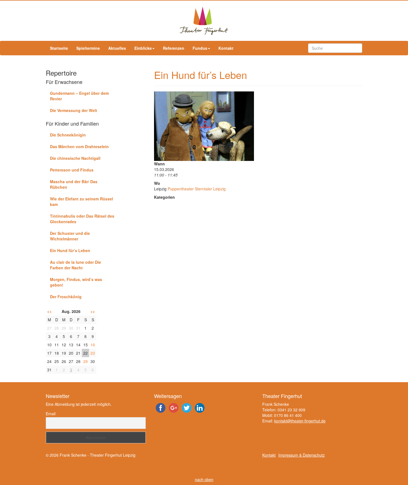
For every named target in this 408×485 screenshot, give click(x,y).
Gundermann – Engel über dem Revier (79, 95)
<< (49, 311)
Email (51, 413)
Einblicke (143, 48)
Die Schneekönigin (68, 135)
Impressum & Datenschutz (301, 455)
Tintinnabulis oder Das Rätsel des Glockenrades (82, 218)
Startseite (59, 48)
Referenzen (173, 48)
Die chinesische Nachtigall (75, 158)
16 (92, 344)
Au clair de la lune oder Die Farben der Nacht (75, 264)
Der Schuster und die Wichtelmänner (70, 236)
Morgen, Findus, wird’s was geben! (76, 282)
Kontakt (225, 48)
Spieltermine (88, 48)
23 (92, 353)
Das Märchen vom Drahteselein (79, 146)
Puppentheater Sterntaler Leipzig (197, 188)
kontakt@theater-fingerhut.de (300, 421)
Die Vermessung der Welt (73, 110)
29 (85, 361)
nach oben (204, 479)
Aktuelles (117, 48)
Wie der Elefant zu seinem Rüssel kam (81, 201)
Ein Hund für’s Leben (70, 250)
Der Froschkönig (66, 296)
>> (92, 311)
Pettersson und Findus (72, 170)
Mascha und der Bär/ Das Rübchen (73, 184)
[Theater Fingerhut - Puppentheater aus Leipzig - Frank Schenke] (204, 20)
